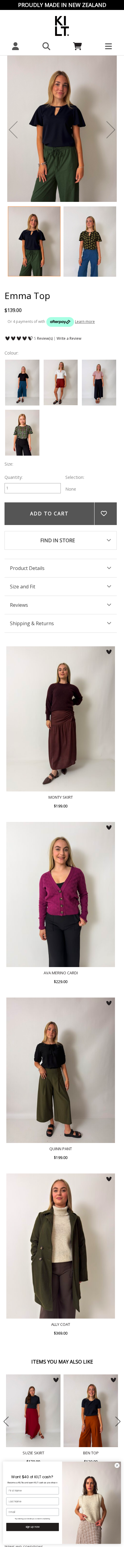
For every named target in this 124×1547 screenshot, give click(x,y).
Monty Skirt (60, 718)
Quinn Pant (60, 1070)
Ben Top (90, 1410)
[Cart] (77, 46)
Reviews (19, 605)
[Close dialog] (117, 1465)
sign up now (33, 1527)
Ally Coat (60, 1246)
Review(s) (45, 338)
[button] (46, 46)
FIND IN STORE (57, 540)
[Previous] (13, 129)
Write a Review (69, 338)
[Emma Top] (34, 241)
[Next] (111, 129)
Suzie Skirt (33, 1410)
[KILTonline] (62, 25)
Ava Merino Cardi (60, 894)
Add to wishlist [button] (105, 513)
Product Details (27, 568)
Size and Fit (22, 586)
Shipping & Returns (32, 623)
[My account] (15, 46)
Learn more (85, 321)
